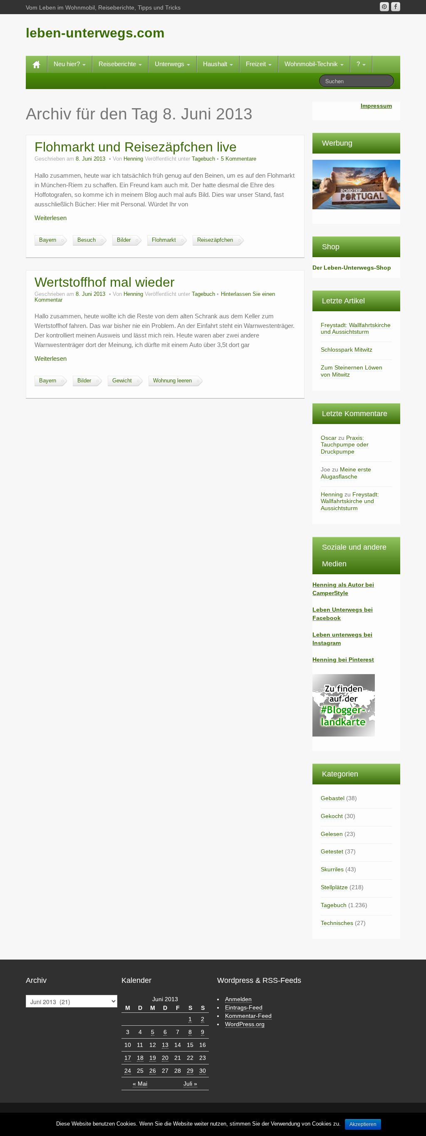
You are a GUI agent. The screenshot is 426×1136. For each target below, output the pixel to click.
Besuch (86, 240)
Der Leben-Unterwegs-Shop (351, 267)
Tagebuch (203, 159)
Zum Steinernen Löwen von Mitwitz (351, 371)
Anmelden (238, 999)
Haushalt (216, 63)
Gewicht (122, 381)
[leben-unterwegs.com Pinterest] (384, 6)
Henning (133, 159)
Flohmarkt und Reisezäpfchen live (136, 146)
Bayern (47, 240)
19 (152, 1057)
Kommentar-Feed (248, 1015)
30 (202, 1070)
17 (127, 1057)
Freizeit (256, 63)
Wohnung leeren (172, 381)
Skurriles (332, 869)
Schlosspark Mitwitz (346, 349)
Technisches (337, 923)
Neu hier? (68, 63)
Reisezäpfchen (215, 240)
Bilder (124, 240)
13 (165, 1045)
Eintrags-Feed (244, 1007)
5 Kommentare (238, 159)
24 (127, 1070)
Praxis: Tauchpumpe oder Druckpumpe (345, 444)
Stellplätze (334, 887)
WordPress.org (245, 1024)
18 (140, 1057)
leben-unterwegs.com (95, 32)
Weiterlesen (51, 217)
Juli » (190, 1083)
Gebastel (332, 798)
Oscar (329, 437)
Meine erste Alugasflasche (346, 473)
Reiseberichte (118, 63)
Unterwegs (170, 63)
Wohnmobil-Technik (312, 63)
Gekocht (332, 816)
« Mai (140, 1083)
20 (165, 1057)
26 (152, 1070)
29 (190, 1070)
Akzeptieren (362, 1124)
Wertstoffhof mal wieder (105, 282)
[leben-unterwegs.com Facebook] (395, 6)
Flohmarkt (164, 240)
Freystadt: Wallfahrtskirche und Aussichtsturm (356, 328)
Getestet (332, 851)
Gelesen (332, 834)
